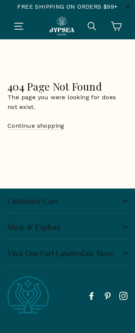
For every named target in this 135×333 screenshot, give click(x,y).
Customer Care (33, 201)
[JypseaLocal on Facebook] (91, 295)
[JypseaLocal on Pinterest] (108, 295)
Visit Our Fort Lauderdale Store (61, 253)
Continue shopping (36, 125)
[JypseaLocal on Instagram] (123, 295)
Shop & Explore (34, 227)
